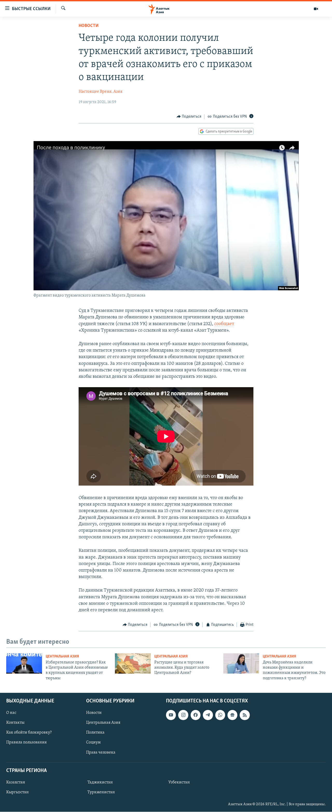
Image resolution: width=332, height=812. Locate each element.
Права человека (100, 752)
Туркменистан (101, 792)
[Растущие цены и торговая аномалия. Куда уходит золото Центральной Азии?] (133, 663)
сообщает (224, 324)
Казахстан (15, 782)
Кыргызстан (17, 792)
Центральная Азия (62, 657)
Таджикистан (100, 782)
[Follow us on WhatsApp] (220, 715)
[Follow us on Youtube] (171, 715)
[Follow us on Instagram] (183, 715)
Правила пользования (26, 743)
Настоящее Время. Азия (100, 92)
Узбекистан (179, 782)
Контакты (15, 723)
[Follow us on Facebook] (195, 715)
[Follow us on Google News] (232, 715)
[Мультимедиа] (316, 8)
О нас (11, 713)
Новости (89, 26)
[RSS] (245, 715)
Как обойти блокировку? (29, 733)
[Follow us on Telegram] (208, 715)
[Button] (189, 116)
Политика (95, 733)
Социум (93, 743)
